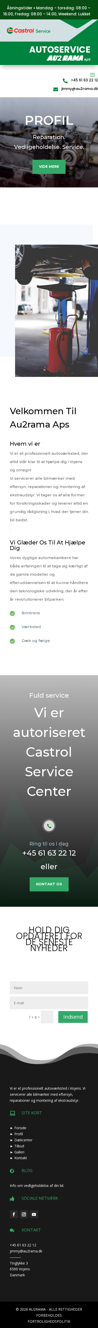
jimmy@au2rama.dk (79, 88)
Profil (18, 1133)
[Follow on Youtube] (34, 1214)
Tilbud (19, 1146)
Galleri (19, 1152)
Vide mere (49, 166)
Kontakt (20, 1157)
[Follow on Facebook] (14, 1214)
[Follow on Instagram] (24, 1214)
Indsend (73, 1016)
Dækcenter (23, 1140)
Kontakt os (49, 884)
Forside (20, 1127)
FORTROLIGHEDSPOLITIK (49, 1321)
